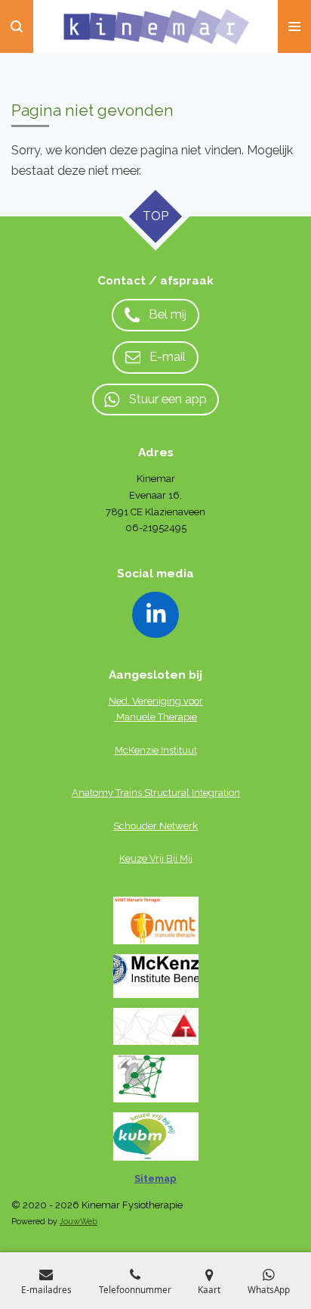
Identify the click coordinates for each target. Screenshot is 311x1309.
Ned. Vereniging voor (156, 701)
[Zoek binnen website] (16, 26)
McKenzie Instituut (156, 750)
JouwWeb (78, 1222)
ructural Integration (196, 792)
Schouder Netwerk (155, 826)
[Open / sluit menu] (294, 26)
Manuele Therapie (156, 717)
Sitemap (155, 1178)
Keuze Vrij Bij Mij (155, 858)
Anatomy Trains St (112, 792)
